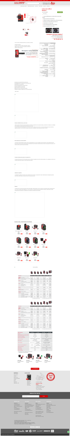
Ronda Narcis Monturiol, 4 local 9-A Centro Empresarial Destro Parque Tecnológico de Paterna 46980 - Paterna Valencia (29, 406)
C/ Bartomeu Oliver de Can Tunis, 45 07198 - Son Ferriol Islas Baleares (40, 405)
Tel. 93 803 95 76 (58, 39)
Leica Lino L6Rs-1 (43, 244)
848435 (27, 232)
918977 (27, 259)
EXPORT (44, 0)
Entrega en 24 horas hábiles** (55, 34)
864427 (19, 232)
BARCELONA (16, 401)
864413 (35, 232)
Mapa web (8, 434)
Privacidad (2, 434)
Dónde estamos (16, 374)
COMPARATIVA (29, 0)
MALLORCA (38, 401)
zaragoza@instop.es (51, 412)
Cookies (5, 434)
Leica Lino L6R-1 (19, 257)
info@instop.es (18, 409)
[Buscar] (39, 3)
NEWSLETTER (40, 0)
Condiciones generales (17, 378)
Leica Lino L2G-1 (19, 244)
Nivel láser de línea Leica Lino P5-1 (18, 231)
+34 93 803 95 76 (35, 368)
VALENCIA (27, 401)
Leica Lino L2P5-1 (27, 244)
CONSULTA (25, 0)
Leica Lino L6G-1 (35, 257)
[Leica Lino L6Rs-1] (26, 18)
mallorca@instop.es (39, 409)
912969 (19, 259)
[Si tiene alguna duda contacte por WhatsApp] (68, 432)
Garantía (15, 379)
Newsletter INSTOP (35, 393)
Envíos (15, 380)
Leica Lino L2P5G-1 (35, 244)
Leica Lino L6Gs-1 (27, 257)
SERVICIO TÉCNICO (34, 0)
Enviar (44, 396)
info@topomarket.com (29, 410)
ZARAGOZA (48, 401)
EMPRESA (21, 0)
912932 (43, 232)
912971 (35, 259)
